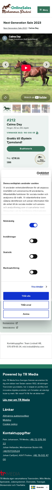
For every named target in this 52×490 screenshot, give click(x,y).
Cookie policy (10, 424)
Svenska (40, 487)
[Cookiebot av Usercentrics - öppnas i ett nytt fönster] (37, 173)
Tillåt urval (26, 305)
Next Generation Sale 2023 (15, 28)
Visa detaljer (37, 287)
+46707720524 (11, 451)
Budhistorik (26, 148)
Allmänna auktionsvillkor (16, 415)
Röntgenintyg (8, 323)
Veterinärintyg (9, 327)
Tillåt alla (26, 296)
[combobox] (39, 487)
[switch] (33, 241)
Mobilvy (7, 420)
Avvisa (26, 314)
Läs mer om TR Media (16, 400)
